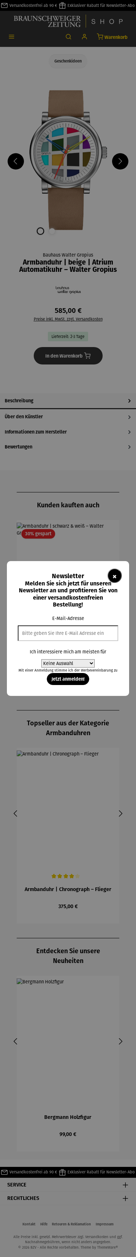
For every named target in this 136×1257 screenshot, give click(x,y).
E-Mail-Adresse (68, 618)
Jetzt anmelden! (68, 678)
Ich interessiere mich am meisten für (68, 651)
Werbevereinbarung (97, 670)
